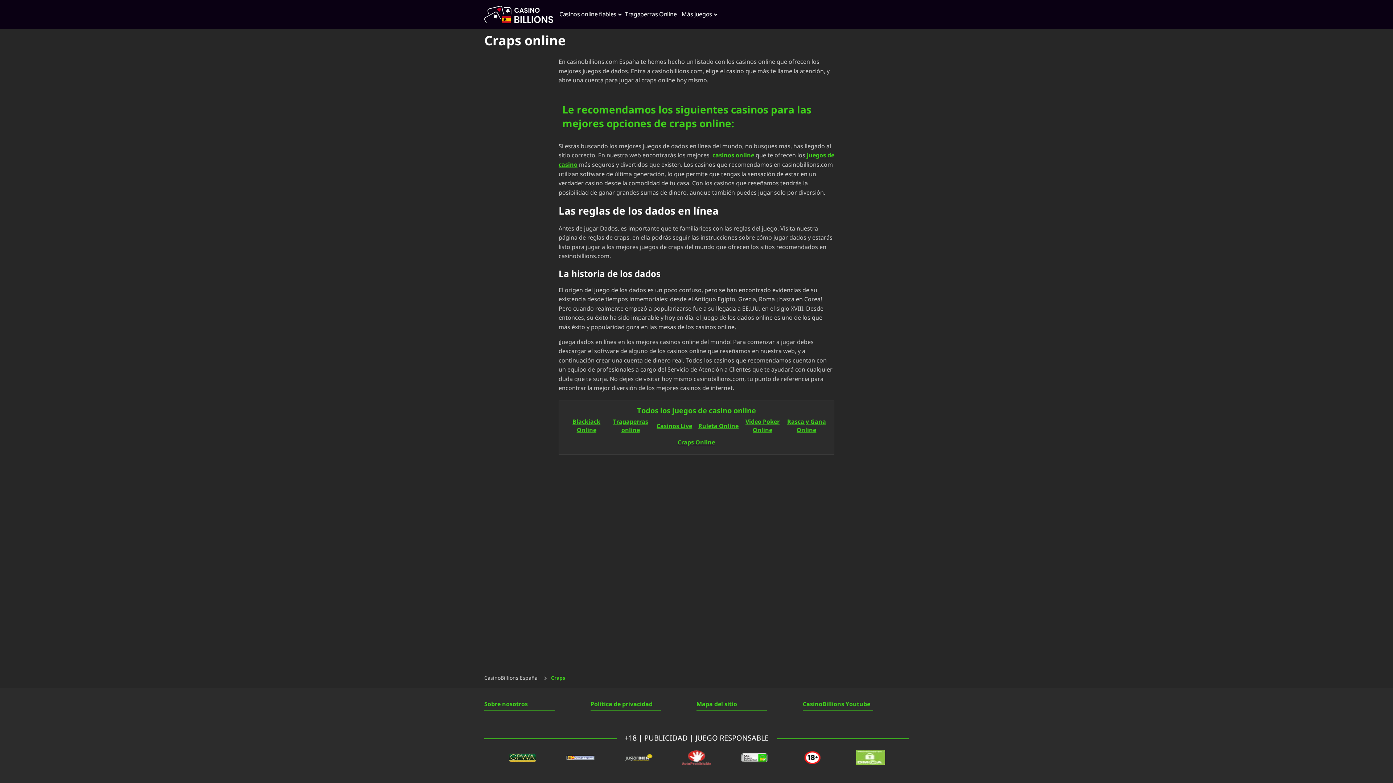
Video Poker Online (762, 426)
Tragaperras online (630, 426)
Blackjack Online (586, 426)
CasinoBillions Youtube (836, 704)
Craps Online (696, 443)
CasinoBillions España (511, 678)
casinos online (732, 155)
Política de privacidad (622, 704)
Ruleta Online (718, 426)
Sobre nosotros (506, 704)
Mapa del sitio (716, 704)
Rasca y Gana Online (806, 426)
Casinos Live (674, 426)
